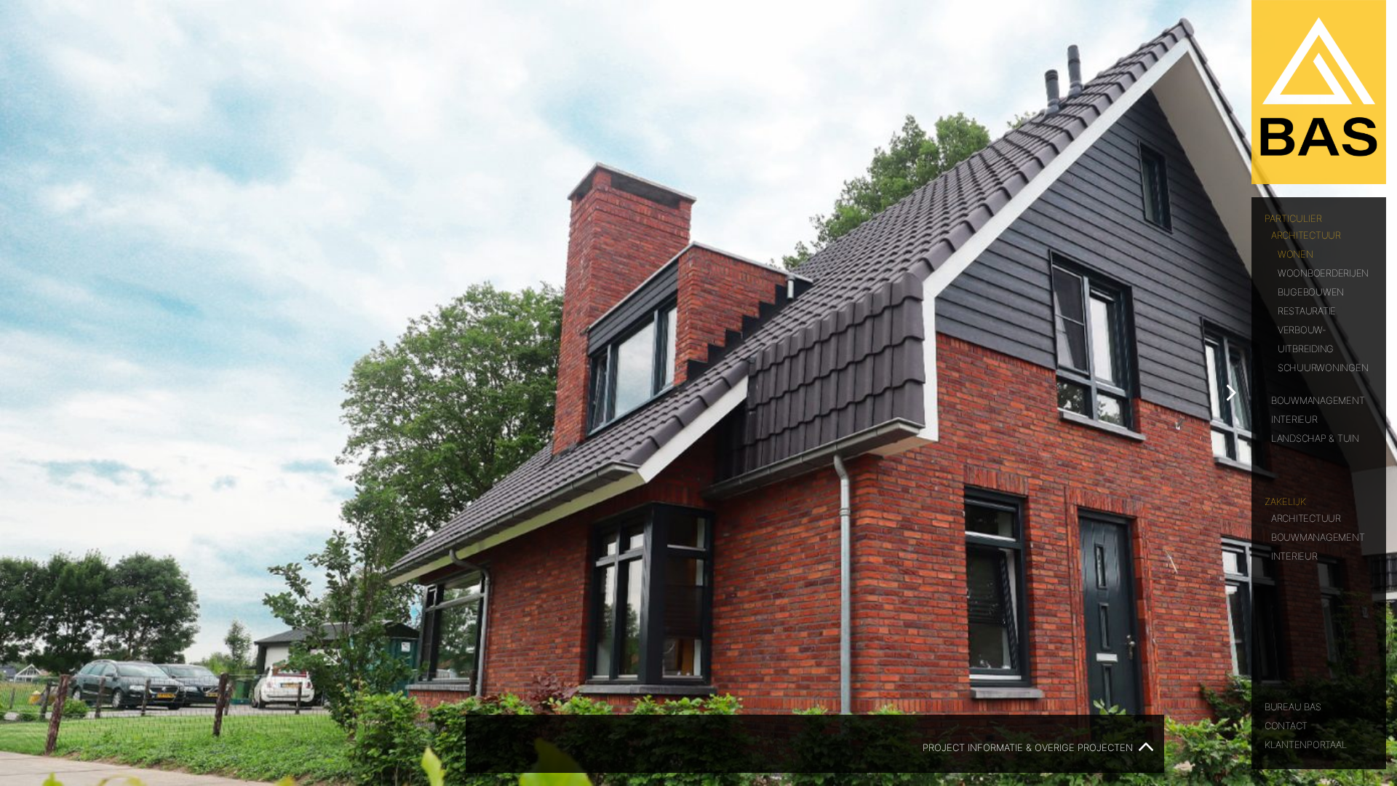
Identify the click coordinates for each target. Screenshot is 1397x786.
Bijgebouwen (1311, 290)
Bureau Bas (1293, 705)
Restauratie (1307, 309)
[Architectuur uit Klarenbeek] (1318, 92)
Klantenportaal (1305, 743)
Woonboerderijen (1323, 272)
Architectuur (1306, 234)
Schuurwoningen (1323, 366)
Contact (1286, 724)
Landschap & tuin (1315, 437)
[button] (1231, 393)
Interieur (1294, 418)
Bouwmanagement (1317, 399)
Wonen (1295, 253)
